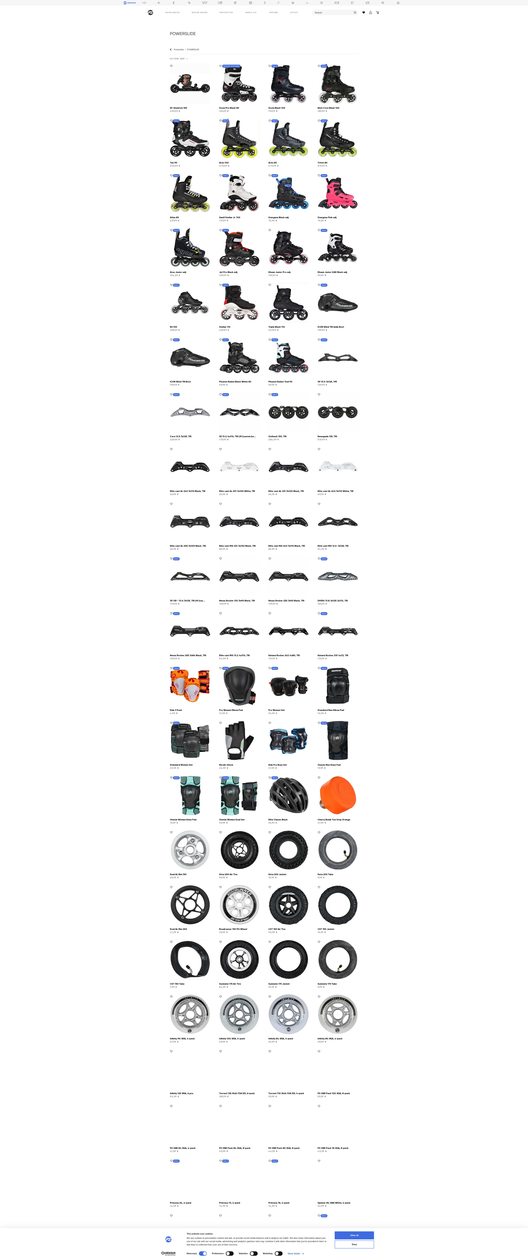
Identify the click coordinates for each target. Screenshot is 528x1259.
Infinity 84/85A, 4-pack (280, 1038)
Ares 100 (224, 162)
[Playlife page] (265, 3)
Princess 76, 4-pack (278, 1203)
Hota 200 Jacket (277, 874)
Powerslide (179, 49)
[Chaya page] (174, 3)
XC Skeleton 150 (178, 108)
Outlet (294, 12)
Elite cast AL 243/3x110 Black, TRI (187, 491)
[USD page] (159, 3)
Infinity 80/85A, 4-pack (330, 1038)
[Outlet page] (398, 3)
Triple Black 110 (276, 327)
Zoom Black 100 (276, 108)
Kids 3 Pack (176, 710)
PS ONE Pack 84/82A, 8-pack (234, 1148)
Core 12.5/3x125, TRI (180, 436)
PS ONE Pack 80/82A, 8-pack (284, 1148)
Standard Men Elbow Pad (331, 710)
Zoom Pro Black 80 (229, 108)
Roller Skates (199, 12)
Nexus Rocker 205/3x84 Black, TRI (188, 655)
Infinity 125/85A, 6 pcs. (182, 1093)
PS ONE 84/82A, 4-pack (183, 1148)
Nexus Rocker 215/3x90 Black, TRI (237, 600)
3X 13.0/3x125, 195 (327, 381)
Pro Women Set (276, 710)
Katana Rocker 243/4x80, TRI (284, 655)
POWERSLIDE (193, 49)
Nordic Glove (226, 765)
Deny (354, 1244)
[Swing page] (144, 3)
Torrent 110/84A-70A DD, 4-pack (286, 1093)
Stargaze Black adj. (278, 217)
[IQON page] (367, 3)
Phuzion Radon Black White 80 (235, 381)
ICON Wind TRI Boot (180, 381)
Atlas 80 (174, 217)
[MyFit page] (220, 3)
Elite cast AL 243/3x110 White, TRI (335, 491)
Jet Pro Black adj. (228, 272)
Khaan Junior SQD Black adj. (333, 272)
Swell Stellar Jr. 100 (229, 217)
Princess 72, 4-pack (229, 1203)
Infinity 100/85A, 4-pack (232, 1038)
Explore (273, 12)
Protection (226, 12)
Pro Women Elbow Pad (231, 710)
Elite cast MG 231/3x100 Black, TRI (237, 546)
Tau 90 (173, 162)
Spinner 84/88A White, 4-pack (334, 1203)
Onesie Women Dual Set (232, 819)
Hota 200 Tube (325, 874)
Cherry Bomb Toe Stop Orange (334, 819)
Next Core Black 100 (328, 108)
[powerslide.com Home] (150, 12)
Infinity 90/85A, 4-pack (182, 1038)
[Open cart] (377, 13)
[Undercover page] (189, 3)
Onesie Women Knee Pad (183, 819)
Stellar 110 (224, 327)
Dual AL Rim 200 (178, 929)
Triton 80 (322, 162)
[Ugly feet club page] (278, 3)
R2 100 (173, 327)
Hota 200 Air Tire (228, 874)
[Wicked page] (204, 3)
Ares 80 (272, 162)
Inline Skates (172, 12)
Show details (294, 1253)
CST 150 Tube (177, 984)
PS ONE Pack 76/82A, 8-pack (333, 1148)
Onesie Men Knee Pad (329, 765)
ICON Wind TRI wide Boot (331, 327)
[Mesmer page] (383, 3)
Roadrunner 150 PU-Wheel (233, 929)
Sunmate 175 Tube (327, 984)
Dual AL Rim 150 (178, 874)
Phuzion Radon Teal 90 (280, 381)
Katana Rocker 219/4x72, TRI (333, 655)
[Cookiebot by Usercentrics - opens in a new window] (168, 1254)
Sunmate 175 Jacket (279, 984)
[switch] (230, 1253)
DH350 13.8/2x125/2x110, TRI (333, 600)
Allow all (354, 1235)
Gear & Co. (251, 12)
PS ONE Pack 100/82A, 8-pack (334, 1093)
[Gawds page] (352, 3)
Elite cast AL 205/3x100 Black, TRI (188, 546)
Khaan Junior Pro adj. (279, 272)
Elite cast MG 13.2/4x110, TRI (234, 655)
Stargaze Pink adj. (327, 217)
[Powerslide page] (130, 3)
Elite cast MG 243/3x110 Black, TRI (286, 546)
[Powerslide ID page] (321, 3)
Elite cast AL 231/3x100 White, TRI (237, 491)
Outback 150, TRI (277, 436)
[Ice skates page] (337, 3)
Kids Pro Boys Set (277, 765)
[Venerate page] (307, 3)
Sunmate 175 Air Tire (230, 984)
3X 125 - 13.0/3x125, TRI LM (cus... (187, 600)
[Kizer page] (250, 3)
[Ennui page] (235, 3)
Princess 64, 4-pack (180, 1203)
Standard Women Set (181, 765)
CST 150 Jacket (326, 929)
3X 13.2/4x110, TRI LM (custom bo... (237, 436)
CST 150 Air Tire (276, 929)
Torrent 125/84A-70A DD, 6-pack (237, 1093)
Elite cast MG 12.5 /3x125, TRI (333, 546)
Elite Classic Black (278, 819)
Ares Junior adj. (178, 272)
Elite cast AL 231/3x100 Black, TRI (286, 491)
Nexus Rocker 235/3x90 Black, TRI (286, 600)
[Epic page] (293, 3)
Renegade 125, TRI (327, 436)
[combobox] (334, 12)
